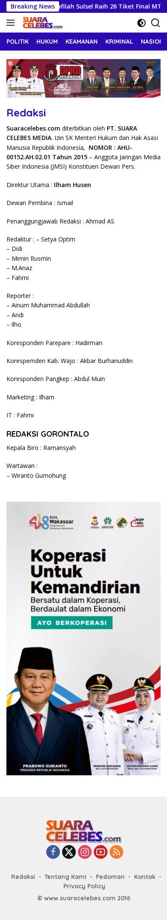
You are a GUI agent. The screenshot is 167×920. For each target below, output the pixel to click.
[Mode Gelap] (141, 23)
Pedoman (110, 877)
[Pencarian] (156, 23)
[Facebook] (53, 852)
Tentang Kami (65, 877)
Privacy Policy (84, 886)
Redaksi (23, 877)
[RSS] (116, 852)
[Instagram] (85, 852)
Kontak (144, 877)
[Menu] (12, 22)
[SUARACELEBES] (41, 22)
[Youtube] (100, 852)
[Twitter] (69, 852)
